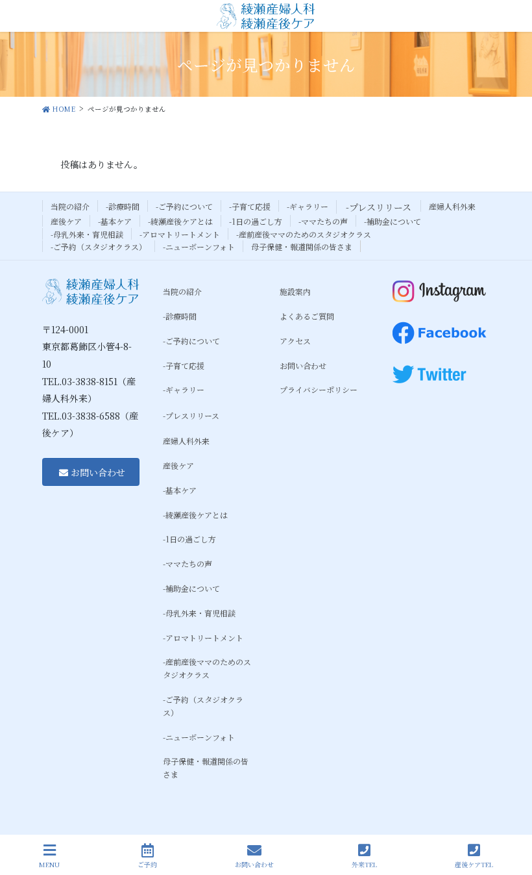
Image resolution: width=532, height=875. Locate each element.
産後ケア (66, 221)
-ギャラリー (307, 206)
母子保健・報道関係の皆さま (301, 246)
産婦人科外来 (452, 206)
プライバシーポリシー (318, 389)
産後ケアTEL (474, 864)
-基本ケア (115, 221)
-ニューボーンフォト (199, 246)
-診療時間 (122, 206)
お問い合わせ (303, 365)
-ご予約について (184, 206)
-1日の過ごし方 (255, 221)
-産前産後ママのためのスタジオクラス (303, 234)
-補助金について (392, 221)
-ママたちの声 (323, 221)
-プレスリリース (378, 207)
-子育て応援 (250, 206)
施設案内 (295, 291)
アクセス (295, 340)
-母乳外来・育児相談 (87, 234)
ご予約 (147, 864)
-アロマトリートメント (179, 234)
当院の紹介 (70, 206)
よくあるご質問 (307, 316)
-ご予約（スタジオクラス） (99, 246)
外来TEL (364, 864)
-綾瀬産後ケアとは (180, 221)
